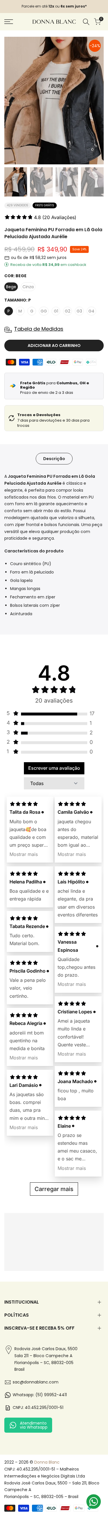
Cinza (28, 287)
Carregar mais (54, 1189)
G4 (91, 311)
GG (44, 311)
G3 (79, 311)
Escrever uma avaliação (54, 768)
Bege (11, 287)
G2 (67, 311)
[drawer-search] (86, 22)
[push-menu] (8, 21)
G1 (56, 311)
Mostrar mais (24, 854)
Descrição (54, 459)
